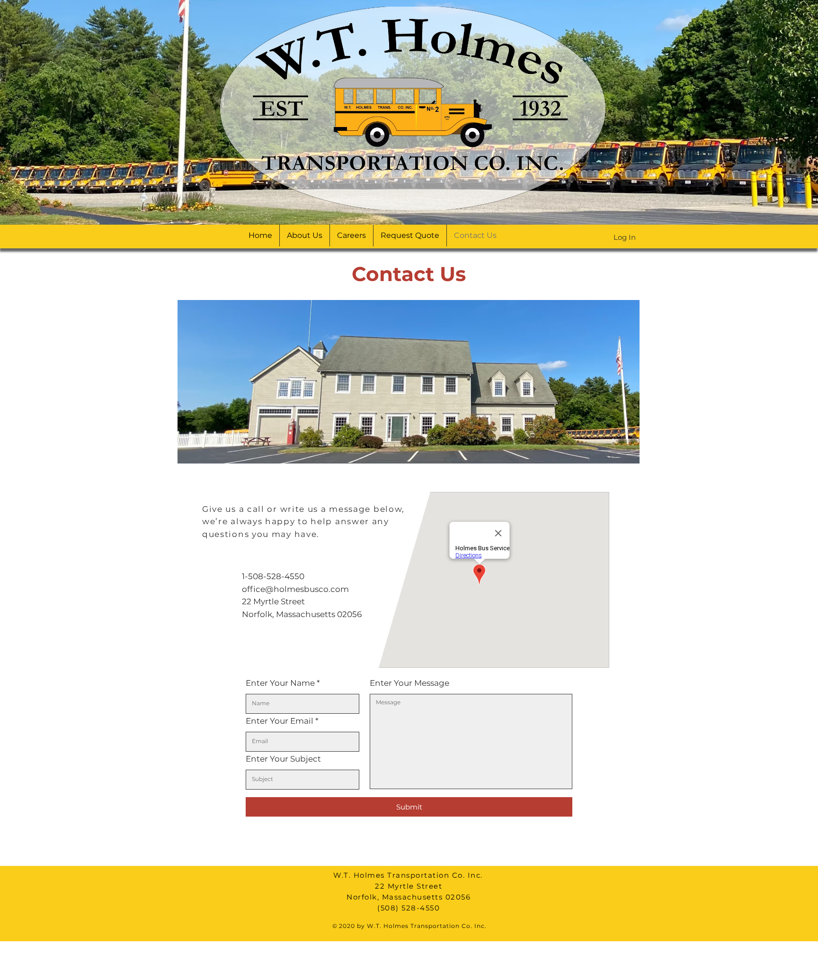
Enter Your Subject (283, 759)
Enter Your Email (279, 721)
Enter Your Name (280, 683)
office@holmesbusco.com (295, 589)
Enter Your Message (409, 683)
